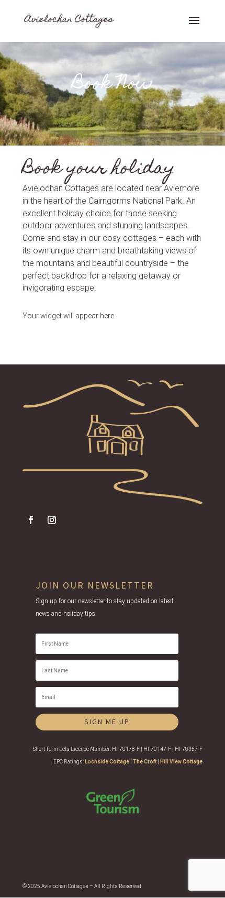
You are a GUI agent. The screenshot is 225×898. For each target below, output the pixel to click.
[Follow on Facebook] (30, 520)
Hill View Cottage (181, 761)
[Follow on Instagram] (51, 520)
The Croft (144, 761)
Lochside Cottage (107, 761)
